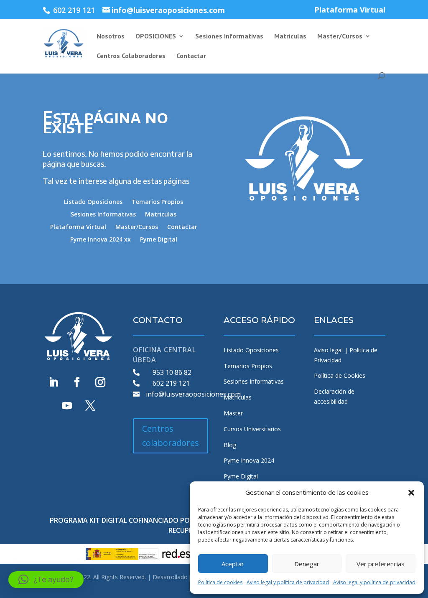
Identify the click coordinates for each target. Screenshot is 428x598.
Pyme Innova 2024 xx (100, 240)
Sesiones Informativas (229, 36)
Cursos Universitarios (252, 429)
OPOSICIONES (155, 36)
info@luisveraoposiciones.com (193, 394)
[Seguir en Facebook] (77, 382)
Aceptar (233, 564)
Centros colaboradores (170, 435)
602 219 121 (171, 383)
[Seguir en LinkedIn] (53, 382)
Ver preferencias (381, 564)
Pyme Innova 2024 (249, 460)
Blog (230, 445)
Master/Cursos (339, 36)
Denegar (306, 564)
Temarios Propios (157, 202)
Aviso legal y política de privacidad (288, 582)
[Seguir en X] (90, 406)
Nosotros (111, 36)
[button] (411, 493)
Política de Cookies (339, 375)
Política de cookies (220, 582)
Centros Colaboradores (131, 56)
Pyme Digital (158, 240)
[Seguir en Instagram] (100, 382)
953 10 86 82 (172, 372)
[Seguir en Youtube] (67, 406)
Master (233, 413)
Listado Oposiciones (93, 202)
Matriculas (290, 36)
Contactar (191, 56)
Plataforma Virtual (349, 10)
